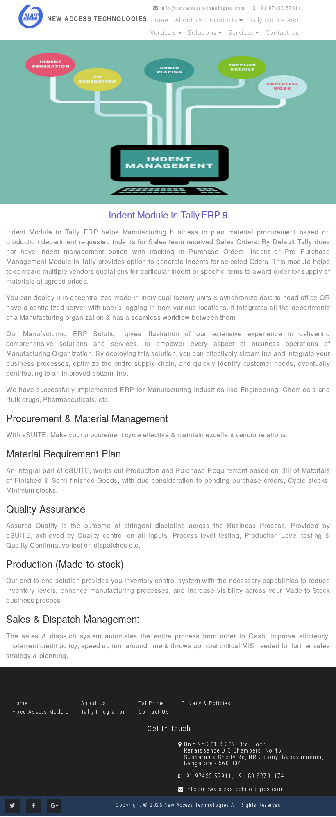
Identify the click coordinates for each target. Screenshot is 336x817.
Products (224, 20)
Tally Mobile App (274, 20)
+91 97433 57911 (278, 8)
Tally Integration (104, 712)
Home (159, 20)
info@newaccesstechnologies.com (201, 8)
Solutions (203, 32)
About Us (189, 20)
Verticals (164, 32)
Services (242, 32)
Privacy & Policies (206, 703)
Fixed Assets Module (40, 712)
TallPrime (151, 703)
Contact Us (282, 32)
